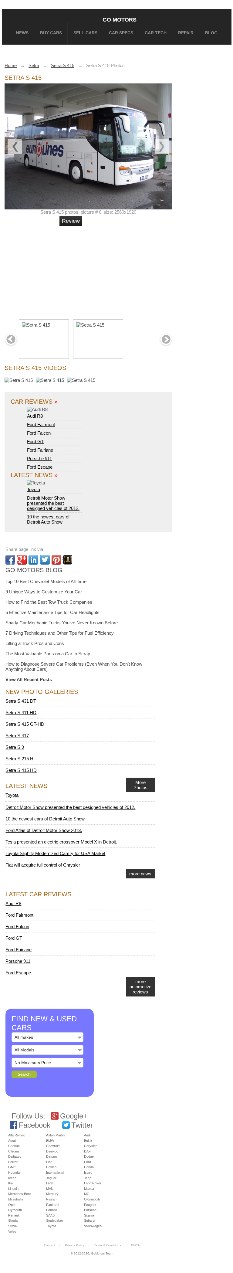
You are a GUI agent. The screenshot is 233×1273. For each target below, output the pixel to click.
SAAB (50, 1215)
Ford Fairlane (40, 450)
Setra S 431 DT (20, 701)
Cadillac (14, 1146)
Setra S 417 (17, 735)
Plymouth (15, 1210)
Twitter (82, 1125)
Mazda (89, 1188)
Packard (52, 1205)
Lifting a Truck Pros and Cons (34, 643)
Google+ (73, 1116)
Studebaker (54, 1220)
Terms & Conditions (107, 1245)
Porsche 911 (39, 458)
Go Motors (120, 19)
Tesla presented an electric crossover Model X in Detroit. (61, 841)
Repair (186, 32)
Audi (87, 1135)
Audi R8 (35, 416)
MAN (49, 1188)
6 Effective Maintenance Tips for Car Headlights (52, 612)
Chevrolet (53, 1146)
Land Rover (92, 1183)
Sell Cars (85, 32)
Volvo (12, 1231)
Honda (89, 1167)
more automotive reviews (140, 986)
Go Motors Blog (33, 570)
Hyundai (14, 1172)
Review (71, 221)
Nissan (51, 1199)
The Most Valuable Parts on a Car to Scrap (47, 653)
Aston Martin (55, 1135)
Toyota (33, 489)
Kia (10, 1183)
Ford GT (35, 441)
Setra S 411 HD (20, 712)
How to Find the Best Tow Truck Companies (48, 602)
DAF (87, 1151)
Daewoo (52, 1151)
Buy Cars (51, 32)
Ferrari (13, 1162)
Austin (12, 1140)
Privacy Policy (74, 1245)
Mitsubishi (15, 1199)
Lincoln (13, 1188)
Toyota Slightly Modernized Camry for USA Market (55, 853)
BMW (50, 1140)
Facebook (34, 1125)
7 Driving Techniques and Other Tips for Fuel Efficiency (59, 633)
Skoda (13, 1220)
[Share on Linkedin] (33, 560)
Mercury (52, 1194)
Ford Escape (39, 467)
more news (140, 873)
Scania (89, 1215)
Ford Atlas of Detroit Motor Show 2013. (43, 830)
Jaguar (51, 1178)
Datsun (51, 1156)
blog (211, 32)
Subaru (89, 1220)
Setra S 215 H (19, 758)
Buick (88, 1140)
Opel (11, 1205)
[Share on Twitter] (45, 560)
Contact (49, 1245)
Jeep (87, 1178)
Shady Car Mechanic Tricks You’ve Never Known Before (61, 622)
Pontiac (51, 1210)
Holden (51, 1167)
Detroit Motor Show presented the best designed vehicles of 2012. (53, 503)
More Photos (140, 785)
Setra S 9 (14, 747)
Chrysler (90, 1146)
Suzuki (13, 1226)
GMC (12, 1167)
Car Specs (121, 32)
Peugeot (90, 1205)
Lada (49, 1183)
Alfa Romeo (16, 1135)
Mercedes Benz (20, 1194)
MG (86, 1194)
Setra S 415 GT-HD (24, 724)
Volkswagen (93, 1226)
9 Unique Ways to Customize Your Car (43, 591)
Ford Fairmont (41, 424)
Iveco (12, 1178)
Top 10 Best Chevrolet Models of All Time (45, 581)
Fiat (49, 1162)
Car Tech (156, 32)
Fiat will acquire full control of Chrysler (42, 864)
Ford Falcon (39, 433)
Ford (87, 1162)
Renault (13, 1215)
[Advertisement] (98, 270)
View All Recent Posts (28, 679)
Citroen (13, 1151)
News (22, 32)
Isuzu (88, 1172)
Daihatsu (14, 1156)
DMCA (135, 1245)
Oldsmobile (92, 1199)
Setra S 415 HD (21, 770)
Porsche (90, 1210)
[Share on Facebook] (10, 560)
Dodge (89, 1156)
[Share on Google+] (22, 560)
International (55, 1172)
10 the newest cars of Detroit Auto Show (48, 519)
